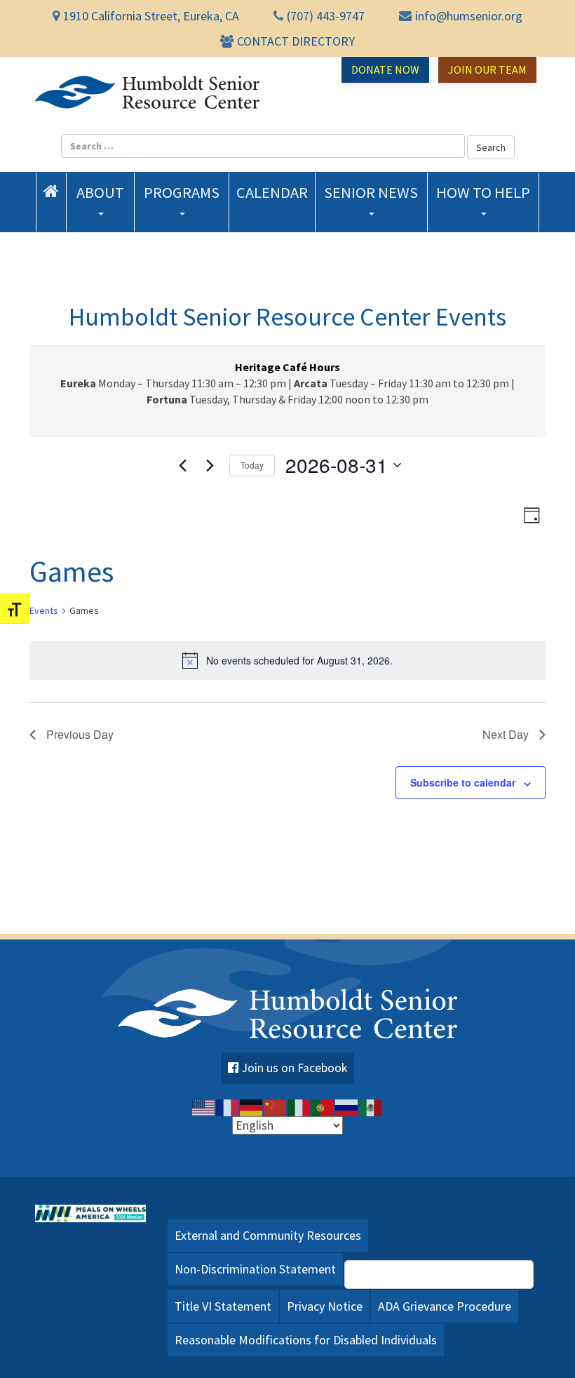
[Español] (371, 1106)
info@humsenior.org (468, 16)
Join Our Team (487, 69)
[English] (204, 1106)
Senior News (371, 192)
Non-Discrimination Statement (255, 1269)
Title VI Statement (223, 1306)
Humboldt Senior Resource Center (147, 92)
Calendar (272, 192)
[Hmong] (276, 1106)
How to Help (483, 192)
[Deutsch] (252, 1106)
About (100, 192)
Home (51, 191)
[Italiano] (299, 1106)
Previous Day (80, 734)
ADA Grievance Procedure (444, 1306)
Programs (181, 192)
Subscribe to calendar (462, 782)
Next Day (505, 734)
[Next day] (210, 465)
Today (252, 465)
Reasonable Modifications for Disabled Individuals (306, 1340)
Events (43, 610)
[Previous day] (183, 465)
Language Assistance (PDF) (447, 1274)
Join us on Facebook (294, 1068)
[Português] (323, 1106)
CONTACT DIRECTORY (296, 41)
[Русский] (347, 1106)
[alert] (287, 660)
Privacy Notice (325, 1306)
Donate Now (385, 69)
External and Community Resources (268, 1235)
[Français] (228, 1106)
